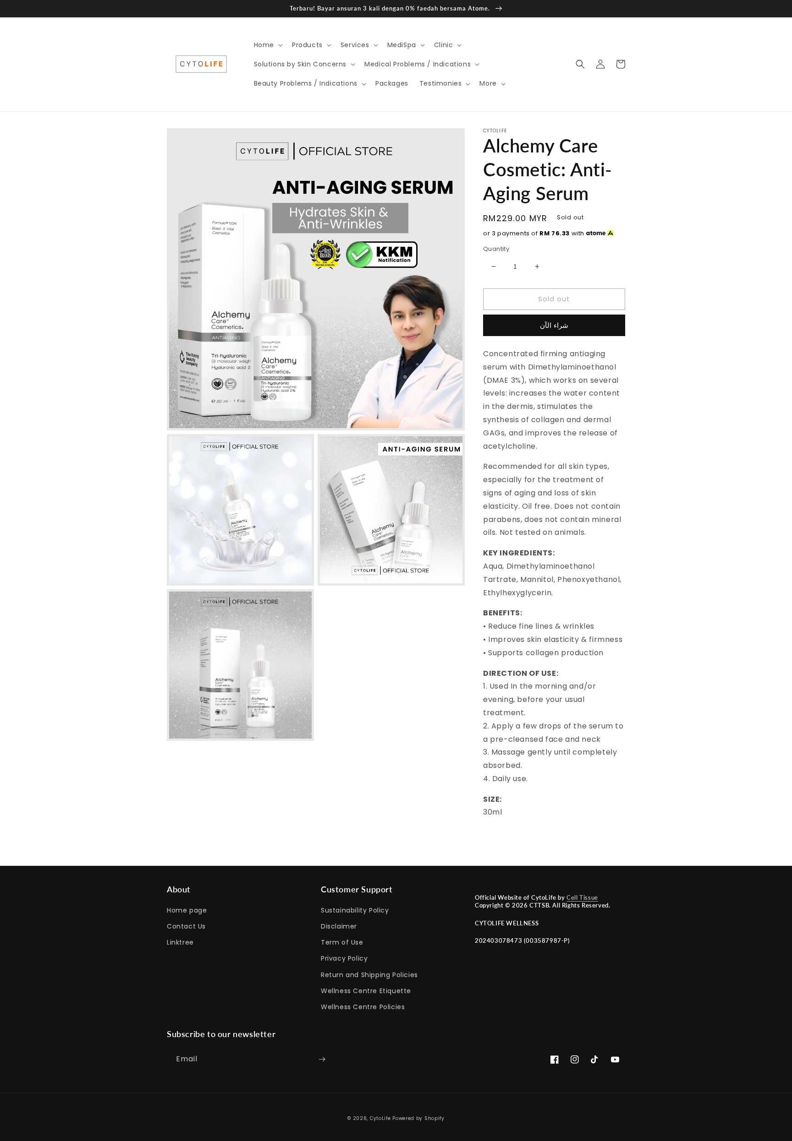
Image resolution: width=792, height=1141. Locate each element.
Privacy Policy (344, 958)
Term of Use (342, 942)
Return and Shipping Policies (369, 974)
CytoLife (380, 1118)
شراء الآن (554, 325)
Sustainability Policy (355, 910)
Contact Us (186, 926)
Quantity (496, 248)
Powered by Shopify (418, 1118)
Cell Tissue (582, 897)
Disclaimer (339, 926)
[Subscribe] (322, 1059)
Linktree (180, 942)
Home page (187, 910)
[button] (267, 44)
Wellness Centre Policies (363, 1006)
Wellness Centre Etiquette (366, 990)
